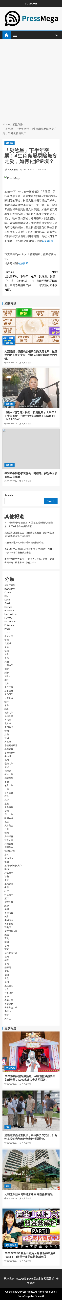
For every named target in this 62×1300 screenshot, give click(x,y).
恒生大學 (8, 774)
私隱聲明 (48, 1278)
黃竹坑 (7, 1018)
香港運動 (8, 1003)
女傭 (6, 730)
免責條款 (21, 1278)
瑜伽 (6, 876)
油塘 (6, 832)
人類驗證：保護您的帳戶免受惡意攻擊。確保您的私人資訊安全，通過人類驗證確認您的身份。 (30, 355)
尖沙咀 (7, 756)
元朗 (6, 661)
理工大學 (8, 872)
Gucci (7, 603)
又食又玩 (8, 698)
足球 (6, 963)
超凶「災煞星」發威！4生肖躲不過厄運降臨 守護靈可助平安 (44, 278)
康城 (6, 767)
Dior (6, 596)
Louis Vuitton (10, 614)
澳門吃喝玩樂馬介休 (14, 865)
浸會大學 (8, 840)
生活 (6, 887)
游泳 (6, 854)
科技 (6, 891)
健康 (6, 650)
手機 (6, 781)
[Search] (57, 35)
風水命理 (8, 985)
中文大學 (8, 636)
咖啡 (6, 701)
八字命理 (8, 665)
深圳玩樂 (8, 843)
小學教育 (8, 749)
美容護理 (8, 920)
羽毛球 (7, 927)
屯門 (6, 760)
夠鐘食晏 (8, 716)
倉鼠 (6, 647)
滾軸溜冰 (8, 858)
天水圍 (7, 719)
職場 (6, 934)
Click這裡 (47, 240)
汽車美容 (8, 825)
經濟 (6, 905)
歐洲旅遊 (8, 818)
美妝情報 (8, 912)
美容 (6, 916)
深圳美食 (8, 847)
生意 (6, 880)
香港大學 (8, 1000)
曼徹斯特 (8, 807)
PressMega (24, 1296)
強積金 (7, 770)
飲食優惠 (8, 993)
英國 (6, 942)
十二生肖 (8, 687)
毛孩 (6, 822)
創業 (6, 669)
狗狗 (6, 869)
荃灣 (6, 945)
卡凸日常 (8, 694)
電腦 (6, 974)
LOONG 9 (9, 610)
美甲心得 (8, 923)
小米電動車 (9, 752)
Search (8, 495)
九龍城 (7, 643)
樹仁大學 (8, 814)
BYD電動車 (9, 588)
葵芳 (6, 949)
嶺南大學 (8, 763)
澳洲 (6, 862)
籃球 (6, 898)
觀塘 (6, 956)
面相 (6, 982)
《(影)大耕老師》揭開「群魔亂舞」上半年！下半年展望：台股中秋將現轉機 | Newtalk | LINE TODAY (30, 416)
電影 (6, 971)
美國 (6, 909)
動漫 (6, 679)
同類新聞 (23, 263)
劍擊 (6, 672)
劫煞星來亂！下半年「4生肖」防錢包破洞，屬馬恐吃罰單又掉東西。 (17, 280)
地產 (6, 709)
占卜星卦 (8, 690)
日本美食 (8, 792)
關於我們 (9, 1278)
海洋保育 (8, 836)
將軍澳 (7, 741)
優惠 (6, 658)
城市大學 (8, 712)
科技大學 (8, 894)
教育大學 (8, 785)
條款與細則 (35, 1278)
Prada (7, 629)
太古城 (7, 723)
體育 (6, 1015)
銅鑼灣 (7, 967)
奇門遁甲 (8, 727)
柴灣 (6, 810)
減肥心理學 (9, 851)
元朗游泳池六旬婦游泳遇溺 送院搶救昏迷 (24, 542)
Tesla (7, 632)
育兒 (6, 938)
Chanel (7, 592)
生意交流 (8, 883)
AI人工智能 (12, 169)
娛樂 (6, 734)
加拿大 (7, 676)
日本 (6, 789)
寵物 (6, 738)
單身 (6, 705)
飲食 (6, 989)
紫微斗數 (9, 143)
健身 (6, 654)
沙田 (6, 829)
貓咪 (6, 960)
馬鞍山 (7, 1011)
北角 (6, 683)
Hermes (8, 607)
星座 (6, 803)
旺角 (6, 796)
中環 (6, 639)
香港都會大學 (10, 1007)
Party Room (10, 621)
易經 (6, 800)
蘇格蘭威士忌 (10, 953)
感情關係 (8, 778)
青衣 (6, 978)
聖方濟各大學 (10, 931)
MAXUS (8, 617)
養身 (6, 996)
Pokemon (9, 625)
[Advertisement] (31, 89)
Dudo (7, 599)
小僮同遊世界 (10, 745)
